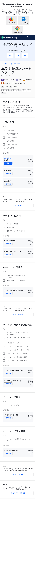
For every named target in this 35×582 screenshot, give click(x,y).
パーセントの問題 (12, 397)
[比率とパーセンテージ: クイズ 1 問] (10, 90)
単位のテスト (6, 484)
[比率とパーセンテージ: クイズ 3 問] (2, 93)
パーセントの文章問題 (14, 431)
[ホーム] (2, 64)
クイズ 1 (5, 196)
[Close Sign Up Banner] (32, 43)
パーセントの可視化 (13, 267)
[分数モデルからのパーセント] (15, 90)
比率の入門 (8, 122)
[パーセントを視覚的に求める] (18, 90)
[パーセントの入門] (12, 90)
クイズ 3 (5, 466)
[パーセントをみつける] (28, 90)
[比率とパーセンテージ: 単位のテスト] (5, 93)
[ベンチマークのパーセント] (25, 90)
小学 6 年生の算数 (15, 64)
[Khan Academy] (8, 37)
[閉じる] (32, 1)
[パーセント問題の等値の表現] (23, 90)
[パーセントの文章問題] (30, 90)
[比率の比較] (7, 90)
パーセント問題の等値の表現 (17, 325)
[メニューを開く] (32, 37)
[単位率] (2, 90)
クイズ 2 (5, 306)
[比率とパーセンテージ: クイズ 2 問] (20, 90)
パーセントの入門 (12, 216)
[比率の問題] (5, 90)
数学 (6, 64)
